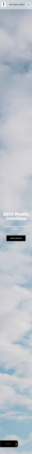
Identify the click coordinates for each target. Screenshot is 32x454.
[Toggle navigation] (28, 4)
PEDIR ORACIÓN (16, 238)
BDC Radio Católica (16, 4)
